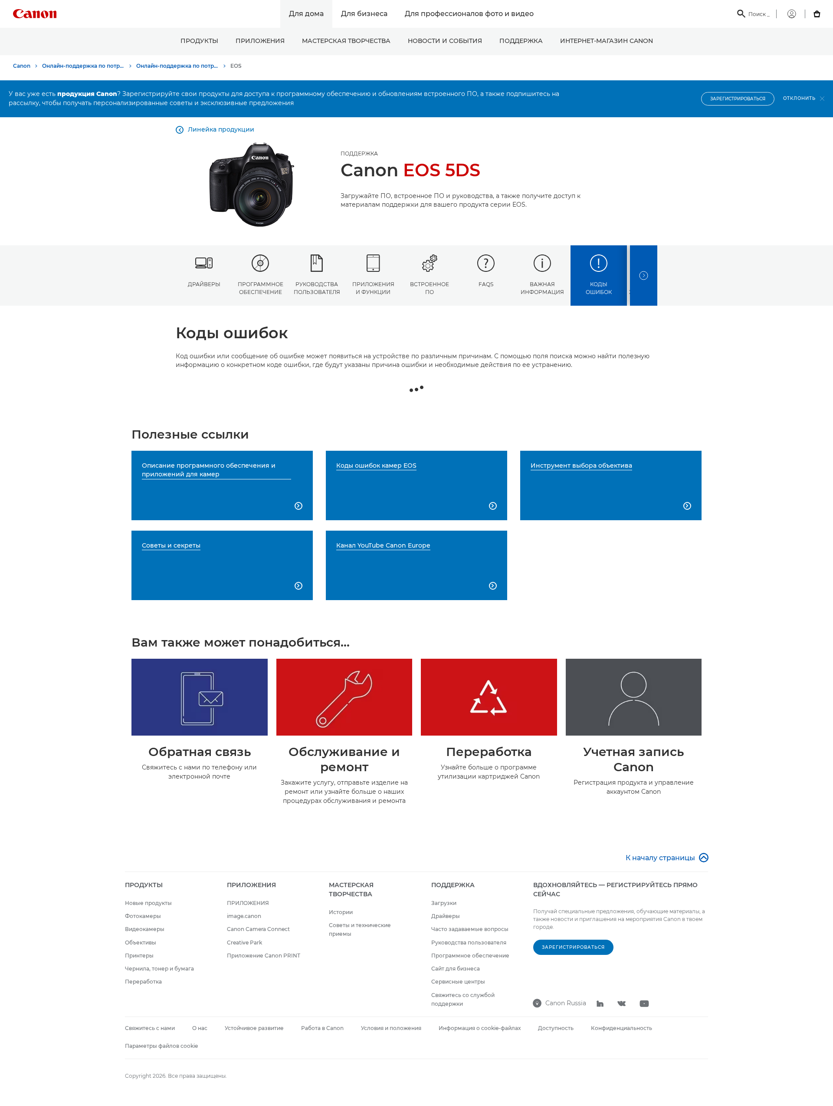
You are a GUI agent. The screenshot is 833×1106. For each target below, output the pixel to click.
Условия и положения (391, 1028)
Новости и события (445, 41)
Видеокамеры (144, 929)
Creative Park (244, 942)
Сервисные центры (458, 981)
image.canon (244, 916)
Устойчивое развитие (254, 1028)
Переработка (143, 981)
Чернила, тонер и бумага (159, 968)
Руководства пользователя (317, 288)
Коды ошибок (599, 288)
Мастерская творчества (346, 41)
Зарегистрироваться (737, 99)
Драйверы (204, 284)
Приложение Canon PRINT (263, 955)
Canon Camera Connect (258, 929)
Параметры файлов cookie (161, 1046)
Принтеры (139, 955)
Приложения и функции (373, 288)
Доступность (556, 1028)
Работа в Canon (322, 1028)
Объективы (140, 942)
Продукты (199, 41)
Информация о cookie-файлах (480, 1028)
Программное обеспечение (260, 288)
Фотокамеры (143, 916)
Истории (341, 912)
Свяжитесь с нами (150, 1028)
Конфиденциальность (621, 1028)
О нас (199, 1028)
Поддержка (521, 41)
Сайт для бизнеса (455, 968)
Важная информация (542, 288)
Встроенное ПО (429, 288)
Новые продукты (148, 903)
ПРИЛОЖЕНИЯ (260, 41)
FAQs (486, 284)
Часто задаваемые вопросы (469, 929)
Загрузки (443, 903)
